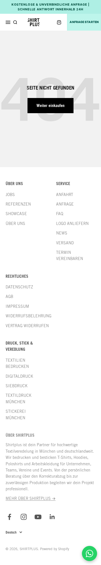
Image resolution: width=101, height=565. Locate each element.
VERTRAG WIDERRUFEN (27, 325)
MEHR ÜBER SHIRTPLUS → (31, 498)
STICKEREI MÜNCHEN (16, 414)
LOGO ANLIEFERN (72, 223)
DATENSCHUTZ (19, 287)
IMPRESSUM (17, 306)
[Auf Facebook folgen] (9, 517)
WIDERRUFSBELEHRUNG (28, 316)
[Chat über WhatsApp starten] (89, 553)
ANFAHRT (64, 194)
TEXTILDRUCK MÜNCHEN (18, 398)
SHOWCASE (16, 213)
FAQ (59, 213)
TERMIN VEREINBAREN (69, 255)
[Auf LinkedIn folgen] (52, 517)
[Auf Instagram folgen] (23, 517)
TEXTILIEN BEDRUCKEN (17, 363)
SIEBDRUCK (16, 386)
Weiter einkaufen (50, 105)
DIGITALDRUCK (19, 376)
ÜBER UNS (15, 223)
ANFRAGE (65, 204)
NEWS (61, 233)
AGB (9, 296)
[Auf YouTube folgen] (38, 517)
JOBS (10, 194)
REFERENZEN (18, 204)
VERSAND (65, 243)
